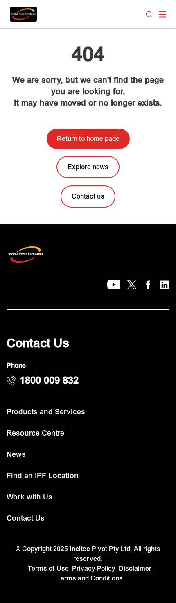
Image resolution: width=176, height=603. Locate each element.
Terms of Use (48, 569)
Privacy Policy (93, 569)
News (16, 454)
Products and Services (46, 412)
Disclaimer (135, 569)
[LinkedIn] (164, 285)
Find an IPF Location (43, 476)
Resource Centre (35, 433)
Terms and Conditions (90, 578)
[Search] (149, 14)
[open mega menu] (162, 14)
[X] (132, 285)
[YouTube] (113, 285)
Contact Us (26, 518)
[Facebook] (148, 285)
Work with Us (29, 497)
